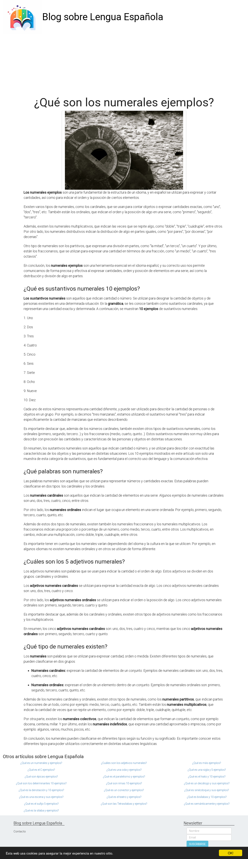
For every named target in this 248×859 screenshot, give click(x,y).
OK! (230, 852)
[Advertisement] (124, 63)
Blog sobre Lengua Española (102, 17)
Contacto (20, 831)
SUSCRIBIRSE (197, 844)
